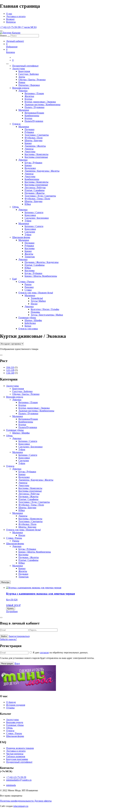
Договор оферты (43, 801)
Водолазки (30, 168)
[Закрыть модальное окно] (1, 617)
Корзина (10, 50)
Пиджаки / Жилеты (28, 557)
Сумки (28, 290)
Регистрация (7, 663)
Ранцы (28, 284)
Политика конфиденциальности (17, 801)
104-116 (10, 367)
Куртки (28, 99)
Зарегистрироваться (19, 636)
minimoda (11, 785)
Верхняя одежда (20, 88)
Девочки (23, 90)
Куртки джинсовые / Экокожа (40, 101)
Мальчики (23, 110)
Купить (10, 608)
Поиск (3, 35)
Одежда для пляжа (28, 328)
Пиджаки (29, 129)
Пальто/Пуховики (34, 121)
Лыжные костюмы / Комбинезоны (42, 104)
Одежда (16, 124)
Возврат (10, 19)
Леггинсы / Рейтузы (35, 187)
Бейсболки (30, 323)
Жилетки (29, 96)
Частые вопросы (14, 753)
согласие (44, 652)
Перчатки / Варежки (29, 85)
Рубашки (29, 132)
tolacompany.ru (20, 806)
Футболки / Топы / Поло (37, 198)
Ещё (14, 278)
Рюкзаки (29, 287)
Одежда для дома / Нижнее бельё (35, 292)
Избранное (12, 45)
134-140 (10, 373)
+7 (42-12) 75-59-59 (18, 27)
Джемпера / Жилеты (35, 146)
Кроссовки (30, 215)
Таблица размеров (15, 756)
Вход (17, 663)
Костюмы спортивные (36, 157)
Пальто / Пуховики (34, 107)
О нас (9, 13)
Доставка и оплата (16, 16)
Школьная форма (21, 237)
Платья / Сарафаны (35, 190)
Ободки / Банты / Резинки (32, 79)
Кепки (28, 326)
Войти (4, 636)
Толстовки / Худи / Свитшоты (40, 195)
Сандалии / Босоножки (37, 218)
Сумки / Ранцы (26, 281)
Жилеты (29, 254)
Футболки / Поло (34, 137)
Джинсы (29, 148)
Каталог (16, 32)
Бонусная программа (17, 759)
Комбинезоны (32, 115)
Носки (34, 303)
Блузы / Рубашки (33, 162)
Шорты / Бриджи (33, 140)
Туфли (28, 220)
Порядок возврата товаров (20, 748)
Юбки (28, 204)
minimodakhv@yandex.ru (18, 780)
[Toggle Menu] (7, 63)
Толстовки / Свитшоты (37, 135)
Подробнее (12, 611)
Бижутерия (24, 71)
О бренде (11, 702)
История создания (15, 705)
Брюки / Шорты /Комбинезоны (41, 276)
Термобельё (37, 298)
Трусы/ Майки (38, 301)
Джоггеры (30, 151)
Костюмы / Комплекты (36, 154)
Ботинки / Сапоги (34, 212)
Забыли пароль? (8, 639)
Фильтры (5, 582)
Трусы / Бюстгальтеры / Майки (47, 314)
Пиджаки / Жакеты (35, 193)
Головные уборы (27, 317)
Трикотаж (30, 256)
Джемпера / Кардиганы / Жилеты (42, 171)
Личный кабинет (15, 41)
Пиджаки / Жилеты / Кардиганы (42, 262)
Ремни (21, 82)
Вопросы (11, 22)
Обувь (15, 207)
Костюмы (30, 248)
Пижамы (35, 312)
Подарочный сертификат (25, 65)
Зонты (21, 76)
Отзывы (10, 707)
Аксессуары (18, 68)
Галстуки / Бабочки (28, 74)
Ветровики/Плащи (34, 112)
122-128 (10, 370)
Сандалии (30, 231)
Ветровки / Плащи (34, 93)
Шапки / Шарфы (33, 320)
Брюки (28, 143)
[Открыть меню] (1, 30)
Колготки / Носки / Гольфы (45, 309)
